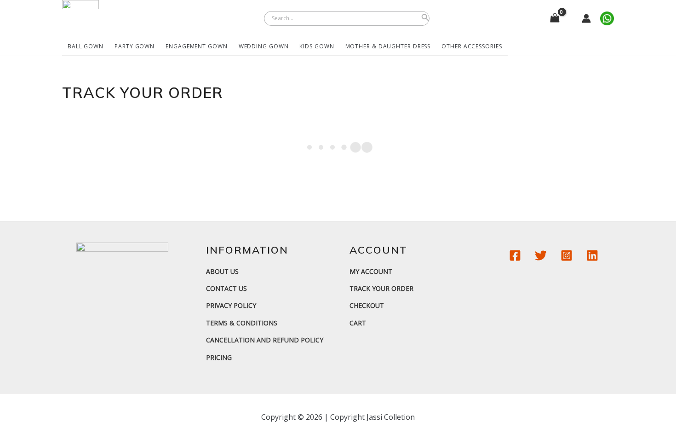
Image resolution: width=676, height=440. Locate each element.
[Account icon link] (586, 18)
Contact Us (226, 288)
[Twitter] (541, 255)
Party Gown (135, 46)
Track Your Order (381, 288)
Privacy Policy (231, 305)
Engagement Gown (197, 46)
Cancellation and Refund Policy (264, 340)
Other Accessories (471, 46)
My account (370, 271)
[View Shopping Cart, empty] (554, 18)
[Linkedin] (592, 255)
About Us (222, 271)
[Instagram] (567, 255)
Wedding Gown (264, 46)
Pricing (219, 357)
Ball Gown (85, 46)
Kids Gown (316, 46)
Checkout (366, 305)
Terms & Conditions (241, 322)
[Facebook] (515, 255)
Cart (357, 322)
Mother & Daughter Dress (388, 46)
